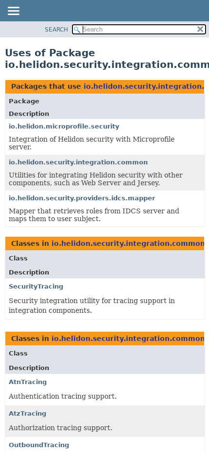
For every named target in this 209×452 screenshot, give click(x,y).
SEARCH (56, 29)
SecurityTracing (36, 286)
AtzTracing (27, 413)
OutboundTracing (39, 445)
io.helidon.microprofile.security (64, 126)
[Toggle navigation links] (13, 11)
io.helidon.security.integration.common (78, 162)
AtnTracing (28, 382)
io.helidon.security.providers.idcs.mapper (82, 198)
